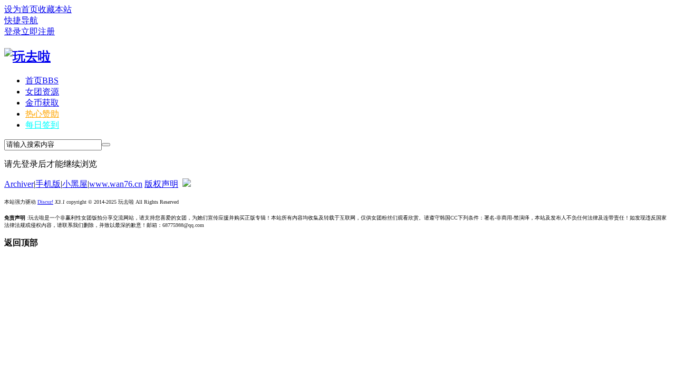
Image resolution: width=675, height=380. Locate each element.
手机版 (48, 183)
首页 (42, 80)
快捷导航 (21, 20)
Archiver (19, 183)
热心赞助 (42, 113)
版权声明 (161, 183)
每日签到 (42, 124)
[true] (106, 144)
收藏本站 (55, 9)
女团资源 (42, 91)
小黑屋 (75, 183)
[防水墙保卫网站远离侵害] (186, 183)
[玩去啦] (27, 56)
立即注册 (38, 31)
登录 (12, 31)
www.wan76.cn (115, 183)
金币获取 (42, 102)
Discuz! (45, 202)
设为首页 (21, 9)
